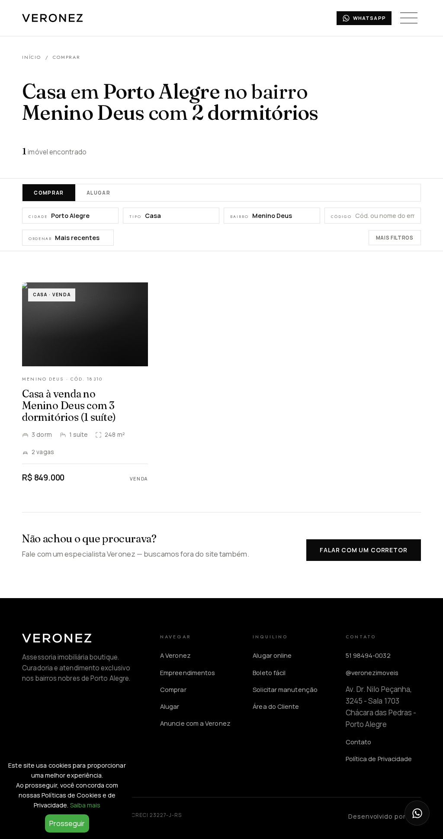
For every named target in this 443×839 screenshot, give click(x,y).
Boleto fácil (269, 672)
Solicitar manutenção (285, 689)
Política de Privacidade (379, 758)
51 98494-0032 (368, 655)
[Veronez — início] (52, 18)
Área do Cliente (276, 706)
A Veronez (175, 655)
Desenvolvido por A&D (384, 816)
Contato (359, 741)
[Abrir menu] (409, 18)
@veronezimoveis (372, 672)
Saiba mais (85, 805)
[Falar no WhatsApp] (417, 813)
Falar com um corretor (363, 550)
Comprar (49, 192)
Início (31, 57)
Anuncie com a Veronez (195, 723)
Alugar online (272, 655)
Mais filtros (395, 237)
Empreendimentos (187, 672)
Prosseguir (67, 823)
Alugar (98, 192)
